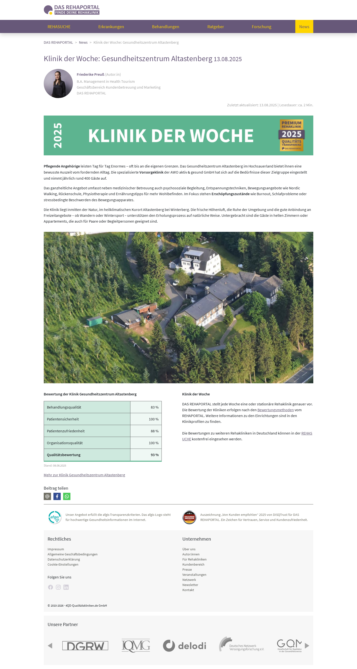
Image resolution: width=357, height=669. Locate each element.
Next (306, 646)
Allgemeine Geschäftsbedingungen (73, 554)
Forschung (261, 26)
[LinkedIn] (66, 587)
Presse (187, 569)
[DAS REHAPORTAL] (72, 9)
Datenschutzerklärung (64, 559)
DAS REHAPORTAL (58, 42)
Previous (50, 646)
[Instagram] (58, 587)
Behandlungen (165, 26)
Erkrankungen (111, 26)
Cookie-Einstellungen (63, 564)
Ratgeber (215, 26)
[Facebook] (57, 496)
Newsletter (190, 585)
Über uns (189, 549)
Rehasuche (59, 26)
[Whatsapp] (66, 496)
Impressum (56, 549)
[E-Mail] (47, 496)
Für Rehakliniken (194, 559)
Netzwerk (189, 579)
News (304, 26)
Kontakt (188, 590)
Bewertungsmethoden (275, 409)
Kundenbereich (193, 564)
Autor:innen (191, 554)
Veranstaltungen (194, 574)
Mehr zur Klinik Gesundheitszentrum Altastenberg (84, 474)
